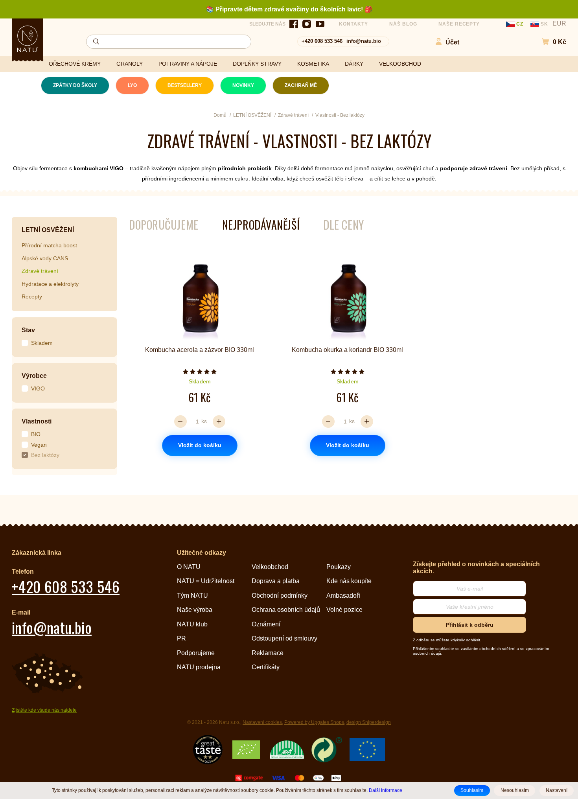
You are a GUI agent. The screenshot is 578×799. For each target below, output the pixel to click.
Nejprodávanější (261, 224)
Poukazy (338, 566)
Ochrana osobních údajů (286, 609)
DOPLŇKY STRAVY (257, 64)
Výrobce (34, 375)
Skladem (42, 343)
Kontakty (353, 24)
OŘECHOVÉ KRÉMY (75, 64)
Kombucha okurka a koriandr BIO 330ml (347, 349)
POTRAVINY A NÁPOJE (187, 64)
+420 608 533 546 (322, 41)
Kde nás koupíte (349, 581)
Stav (28, 330)
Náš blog (403, 24)
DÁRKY (354, 64)
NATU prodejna (199, 667)
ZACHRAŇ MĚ (301, 85)
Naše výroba (194, 609)
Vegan (39, 445)
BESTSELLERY (185, 85)
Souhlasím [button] (471, 790)
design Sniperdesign (368, 722)
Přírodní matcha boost (49, 245)
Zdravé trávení (40, 271)
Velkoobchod (270, 566)
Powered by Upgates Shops (314, 722)
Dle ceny (343, 224)
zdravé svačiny (286, 9)
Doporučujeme (164, 224)
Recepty (32, 296)
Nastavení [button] (556, 790)
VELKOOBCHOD (400, 64)
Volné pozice (344, 609)
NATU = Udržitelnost (205, 581)
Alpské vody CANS (45, 258)
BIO (35, 434)
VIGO (38, 388)
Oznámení (266, 624)
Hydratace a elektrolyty (50, 284)
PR (181, 638)
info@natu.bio (363, 41)
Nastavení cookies (262, 722)
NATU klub (192, 624)
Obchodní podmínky (279, 595)
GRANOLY (129, 64)
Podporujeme (196, 653)
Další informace (385, 790)
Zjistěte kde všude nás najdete (44, 710)
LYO (132, 85)
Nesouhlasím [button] (515, 790)
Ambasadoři (343, 595)
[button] (550, 41)
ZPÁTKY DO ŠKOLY (75, 85)
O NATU (189, 566)
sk (544, 24)
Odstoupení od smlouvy (284, 638)
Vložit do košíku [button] (199, 445)
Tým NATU (192, 595)
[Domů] (27, 39)
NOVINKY (243, 85)
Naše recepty (459, 24)
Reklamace (267, 653)
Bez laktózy (45, 455)
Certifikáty (266, 667)
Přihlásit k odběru (469, 625)
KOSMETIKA (313, 64)
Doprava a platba (276, 581)
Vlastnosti (37, 421)
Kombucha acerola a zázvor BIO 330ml (199, 349)
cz (520, 24)
